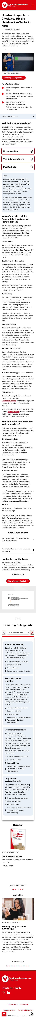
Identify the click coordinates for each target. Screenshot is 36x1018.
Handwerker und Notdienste (15, 559)
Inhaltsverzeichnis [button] (10, 116)
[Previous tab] (4, 632)
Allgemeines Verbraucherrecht (13, 779)
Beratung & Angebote (12, 78)
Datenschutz (12, 1004)
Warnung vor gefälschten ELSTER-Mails (14, 927)
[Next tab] (32, 632)
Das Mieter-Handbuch (12, 856)
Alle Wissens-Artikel (17, 581)
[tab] (13, 889)
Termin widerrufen (25, 1010)
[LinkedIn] (8, 992)
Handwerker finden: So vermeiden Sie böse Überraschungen (15, 539)
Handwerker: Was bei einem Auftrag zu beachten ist (16, 550)
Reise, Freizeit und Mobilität (13, 679)
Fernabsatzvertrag (9, 401)
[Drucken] (2, 49)
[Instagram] (3, 992)
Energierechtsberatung (15, 729)
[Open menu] (4, 1014)
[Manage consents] (32, 1013)
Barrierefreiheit (9, 1010)
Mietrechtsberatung (14, 644)
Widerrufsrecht (13, 412)
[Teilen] (5, 49)
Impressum (24, 1004)
